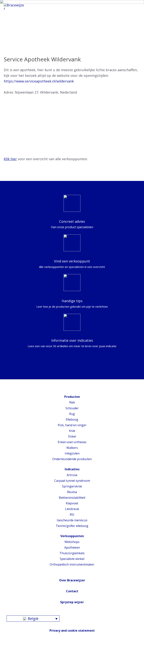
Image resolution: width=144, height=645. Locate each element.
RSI (72, 514)
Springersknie (72, 486)
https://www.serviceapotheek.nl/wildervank (39, 81)
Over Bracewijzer (72, 580)
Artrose (72, 475)
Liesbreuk (72, 509)
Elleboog (72, 419)
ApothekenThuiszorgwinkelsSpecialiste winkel (72, 553)
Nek (72, 402)
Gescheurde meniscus (72, 520)
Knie (72, 431)
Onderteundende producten (72, 459)
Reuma (72, 492)
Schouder (72, 408)
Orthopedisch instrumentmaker (72, 564)
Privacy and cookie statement (72, 630)
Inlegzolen (72, 453)
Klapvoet (72, 503)
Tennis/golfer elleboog (72, 526)
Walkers (72, 448)
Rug (72, 414)
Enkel (72, 436)
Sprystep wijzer (72, 602)
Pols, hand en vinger (72, 425)
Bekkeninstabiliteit (72, 498)
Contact (72, 591)
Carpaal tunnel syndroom (72, 481)
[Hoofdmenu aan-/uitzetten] (136, 7)
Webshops (72, 542)
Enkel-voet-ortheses (72, 442)
